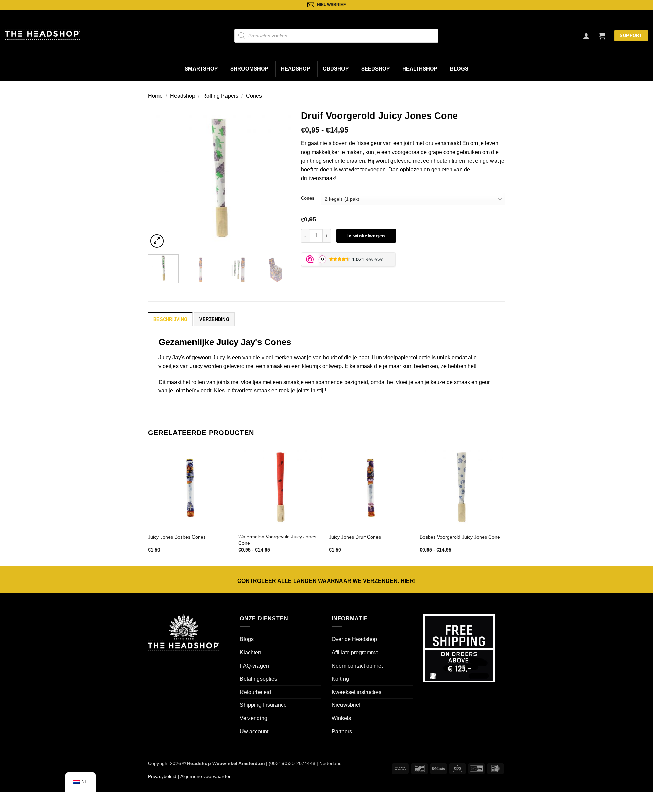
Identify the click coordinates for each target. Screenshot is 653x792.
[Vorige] (159, 178)
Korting (340, 679)
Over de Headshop (354, 639)
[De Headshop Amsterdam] (42, 34)
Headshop (295, 69)
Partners (342, 731)
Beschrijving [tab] (170, 319)
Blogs (459, 69)
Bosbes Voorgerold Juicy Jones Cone (460, 537)
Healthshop (419, 69)
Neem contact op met (357, 666)
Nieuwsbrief (346, 705)
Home (155, 96)
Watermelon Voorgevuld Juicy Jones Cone (277, 540)
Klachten (250, 652)
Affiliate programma (355, 652)
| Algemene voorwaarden (204, 776)
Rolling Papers (220, 96)
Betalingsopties (258, 679)
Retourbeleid (255, 692)
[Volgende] (279, 178)
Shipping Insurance (263, 705)
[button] (602, 35)
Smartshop (201, 69)
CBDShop (336, 69)
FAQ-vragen (254, 666)
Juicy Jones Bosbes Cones (177, 537)
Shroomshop (249, 69)
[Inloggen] (586, 35)
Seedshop (375, 69)
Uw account (254, 731)
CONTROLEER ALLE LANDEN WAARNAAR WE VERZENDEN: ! (326, 581)
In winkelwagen (366, 235)
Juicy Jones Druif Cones (355, 537)
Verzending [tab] (214, 319)
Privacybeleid (162, 776)
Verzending (253, 718)
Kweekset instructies (356, 692)
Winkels (341, 718)
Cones (254, 96)
